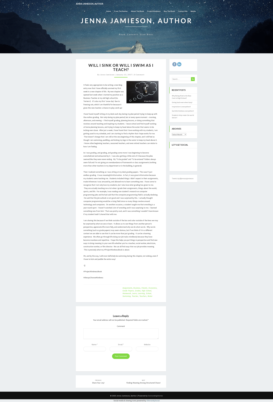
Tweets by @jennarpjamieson (182, 178)
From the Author (121, 11)
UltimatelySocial (153, 400)
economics (153, 288)
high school (146, 290)
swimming (127, 296)
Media (193, 11)
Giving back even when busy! (182, 102)
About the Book (137, 11)
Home (108, 11)
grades (138, 290)
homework (127, 293)
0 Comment (139, 75)
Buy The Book (169, 11)
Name (95, 344)
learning (141, 293)
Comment (121, 326)
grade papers (128, 290)
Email (121, 344)
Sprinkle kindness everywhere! (183, 111)
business (136, 288)
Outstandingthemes (155, 396)
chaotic (144, 288)
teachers (142, 296)
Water (150, 296)
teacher (135, 296)
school (148, 293)
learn (134, 293)
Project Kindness (154, 11)
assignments (127, 288)
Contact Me (182, 11)
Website (147, 344)
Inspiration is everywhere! (181, 107)
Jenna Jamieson (107, 75)
